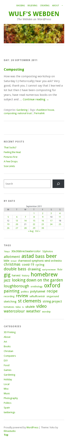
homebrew (44, 274)
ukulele (30, 307)
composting (10, 113)
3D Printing (9, 332)
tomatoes (9, 306)
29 (34, 228)
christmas (12, 264)
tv (23, 307)
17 (51, 221)
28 (25, 228)
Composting (14, 69)
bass (40, 256)
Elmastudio (10, 431)
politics (25, 291)
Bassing (20, 5)
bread (13, 261)
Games (7, 370)
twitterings (9, 412)
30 (43, 228)
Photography (11, 398)
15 (34, 221)
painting (11, 291)
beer (51, 256)
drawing (34, 269)
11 (60, 217)
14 (25, 221)
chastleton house (45, 110)
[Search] (58, 183)
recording (9, 296)
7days (7, 251)
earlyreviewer (49, 269)
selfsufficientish (37, 296)
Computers (10, 355)
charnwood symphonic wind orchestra (40, 260)
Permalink (39, 113)
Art (5, 341)
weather (33, 311)
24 (51, 224)
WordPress (32, 427)
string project (52, 301)
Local (6, 384)
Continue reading (36, 99)
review (22, 295)
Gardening (21, 110)
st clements (29, 301)
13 (17, 221)
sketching (10, 301)
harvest (16, 275)
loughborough (16, 286)
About (55, 5)
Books (7, 346)
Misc (6, 388)
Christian (8, 351)
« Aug (30, 231)
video (41, 306)
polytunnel (37, 291)
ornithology (36, 286)
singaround (52, 296)
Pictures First (10, 156)
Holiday (8, 379)
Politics (7, 402)
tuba (18, 306)
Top (6, 434)
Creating (44, 5)
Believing (32, 5)
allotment (12, 256)
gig (7, 275)
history (25, 275)
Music (7, 393)
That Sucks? (10, 147)
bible (6, 260)
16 (43, 221)
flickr (60, 269)
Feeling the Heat (12, 152)
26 (8, 228)
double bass (15, 269)
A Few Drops (11, 161)
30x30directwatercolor (26, 251)
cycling (40, 264)
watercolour (14, 311)
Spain (7, 407)
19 (8, 224)
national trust (25, 113)
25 (60, 224)
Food (6, 365)
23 (43, 224)
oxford (52, 285)
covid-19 (28, 264)
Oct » (37, 231)
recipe (52, 291)
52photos (47, 251)
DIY (6, 360)
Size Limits (9, 166)
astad (28, 256)
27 (17, 228)
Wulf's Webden (34, 14)
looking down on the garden (37, 280)
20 (17, 224)
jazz (7, 280)
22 (34, 224)
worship (46, 311)
